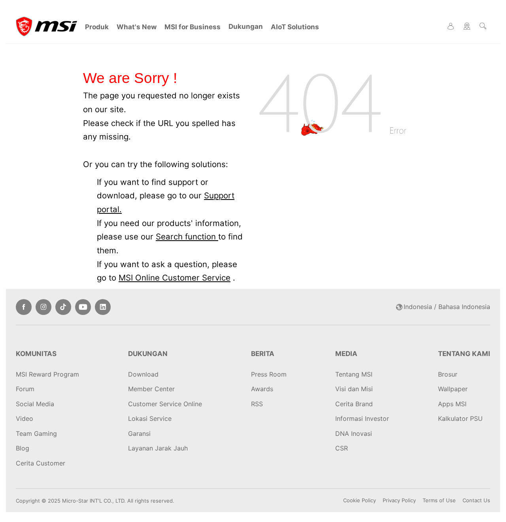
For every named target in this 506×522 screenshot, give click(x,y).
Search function (187, 236)
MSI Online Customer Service (174, 278)
